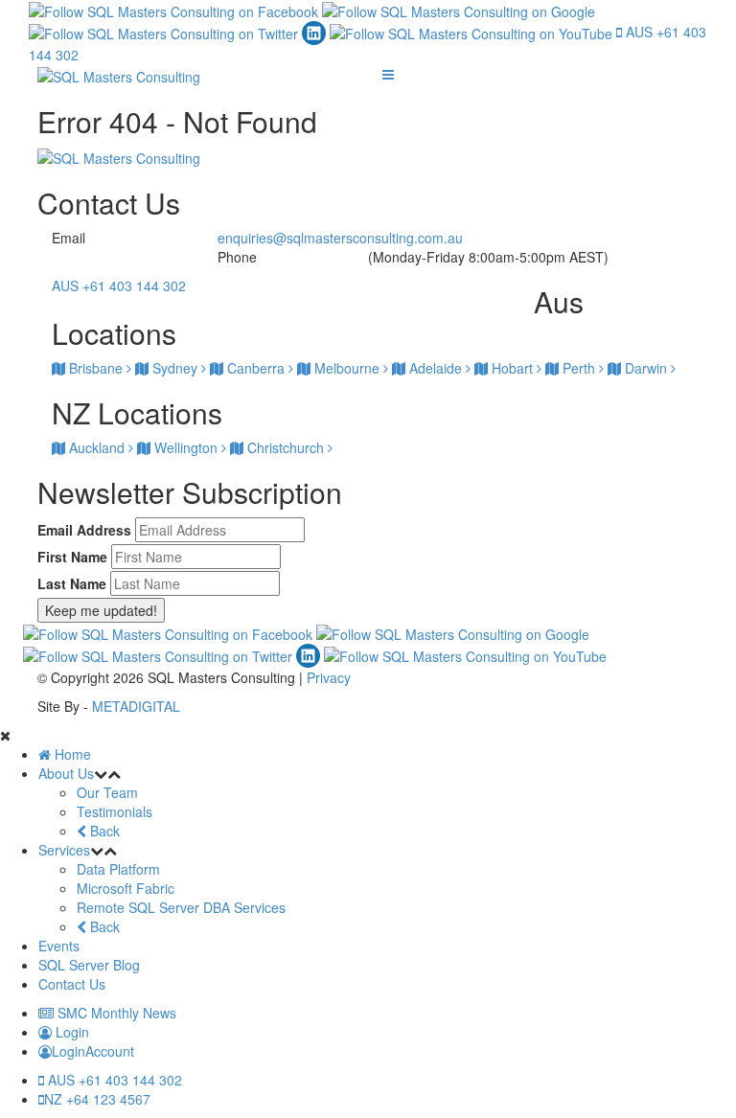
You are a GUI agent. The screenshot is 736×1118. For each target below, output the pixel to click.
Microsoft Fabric (125, 888)
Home (71, 754)
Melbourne (346, 367)
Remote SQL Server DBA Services (181, 907)
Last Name (71, 583)
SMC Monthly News (115, 1012)
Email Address (84, 529)
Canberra (255, 367)
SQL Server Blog (89, 964)
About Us (66, 773)
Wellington (185, 447)
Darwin (646, 367)
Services (64, 849)
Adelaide (435, 367)
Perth (579, 367)
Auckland (96, 447)
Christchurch (285, 447)
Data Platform (118, 868)
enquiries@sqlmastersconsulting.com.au (340, 237)
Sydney (175, 367)
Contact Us (71, 983)
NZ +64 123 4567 (97, 1098)
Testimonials (114, 811)
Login (70, 1031)
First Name (72, 556)
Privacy (329, 677)
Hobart (512, 367)
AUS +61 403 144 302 (113, 1079)
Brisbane (95, 367)
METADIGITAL (136, 706)
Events (59, 945)
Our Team (107, 792)
